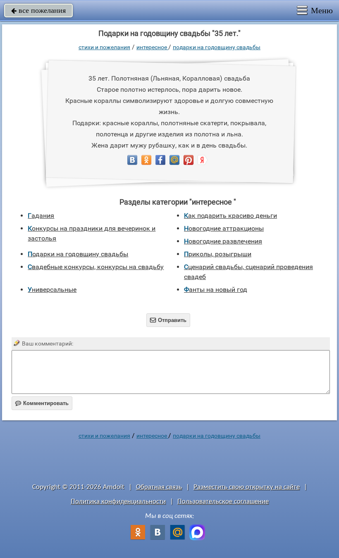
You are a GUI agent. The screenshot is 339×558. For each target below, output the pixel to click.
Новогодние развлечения (223, 241)
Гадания (41, 215)
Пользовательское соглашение (223, 501)
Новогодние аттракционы (224, 228)
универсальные (52, 289)
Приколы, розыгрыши (217, 254)
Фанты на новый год (215, 289)
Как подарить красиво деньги (230, 215)
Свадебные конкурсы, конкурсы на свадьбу (96, 267)
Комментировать (42, 403)
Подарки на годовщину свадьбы (216, 47)
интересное (152, 47)
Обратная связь (159, 487)
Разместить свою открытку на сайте (246, 487)
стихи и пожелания (104, 47)
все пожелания (38, 10)
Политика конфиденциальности (118, 501)
